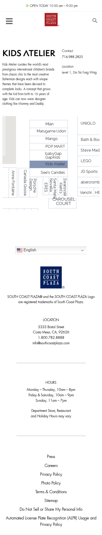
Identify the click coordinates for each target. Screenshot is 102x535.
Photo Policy (51, 483)
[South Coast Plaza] (51, 19)
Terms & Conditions (51, 492)
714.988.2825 (72, 57)
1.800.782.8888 (51, 338)
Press (51, 457)
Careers (51, 466)
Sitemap (51, 501)
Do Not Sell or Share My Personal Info (51, 510)
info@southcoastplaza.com (51, 343)
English (29, 250)
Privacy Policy (51, 475)
